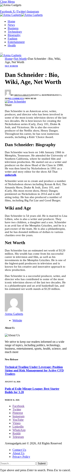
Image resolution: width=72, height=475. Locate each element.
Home (11, 21)
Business (13, 28)
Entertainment (16, 42)
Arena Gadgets (22, 95)
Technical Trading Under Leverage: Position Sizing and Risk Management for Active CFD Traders (34, 370)
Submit (42, 463)
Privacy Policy (21, 456)
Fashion (12, 38)
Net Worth (11, 66)
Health (12, 45)
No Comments (16, 98)
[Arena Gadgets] (21, 15)
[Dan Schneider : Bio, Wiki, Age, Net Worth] (15, 101)
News (11, 24)
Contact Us (19, 449)
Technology (15, 31)
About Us (18, 453)
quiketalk (10, 174)
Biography (14, 35)
